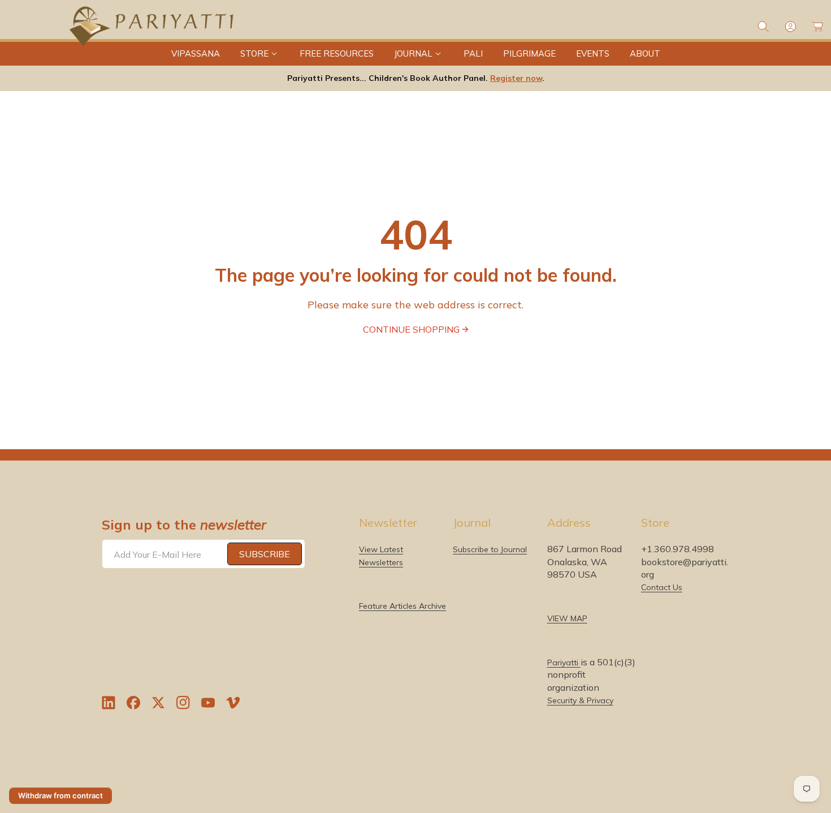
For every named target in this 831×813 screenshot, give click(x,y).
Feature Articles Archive (402, 606)
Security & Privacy (580, 700)
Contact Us (661, 587)
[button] (259, 54)
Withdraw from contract (60, 795)
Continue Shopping (411, 329)
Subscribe (264, 554)
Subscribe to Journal (490, 549)
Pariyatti (564, 662)
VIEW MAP (567, 618)
